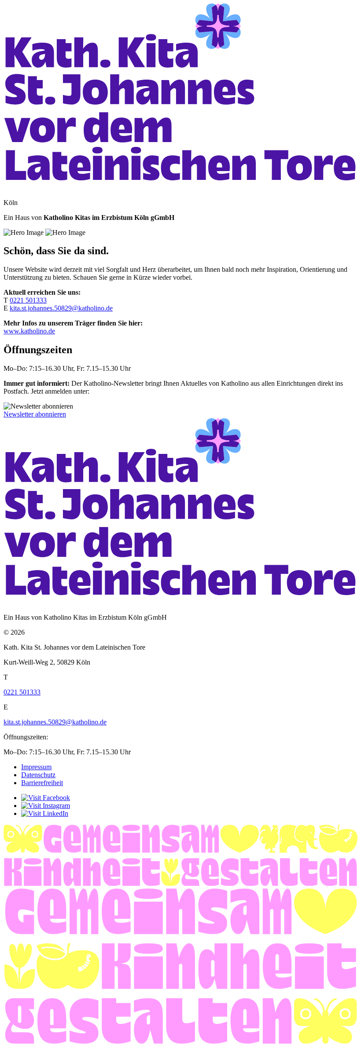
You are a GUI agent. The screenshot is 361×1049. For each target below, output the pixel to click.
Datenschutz (38, 775)
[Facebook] (45, 797)
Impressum (36, 767)
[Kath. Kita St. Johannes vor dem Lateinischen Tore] (180, 187)
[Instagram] (45, 805)
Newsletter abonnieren (35, 414)
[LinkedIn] (44, 813)
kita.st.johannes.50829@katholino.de (61, 308)
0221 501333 (28, 300)
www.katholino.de (29, 331)
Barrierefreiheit (42, 782)
